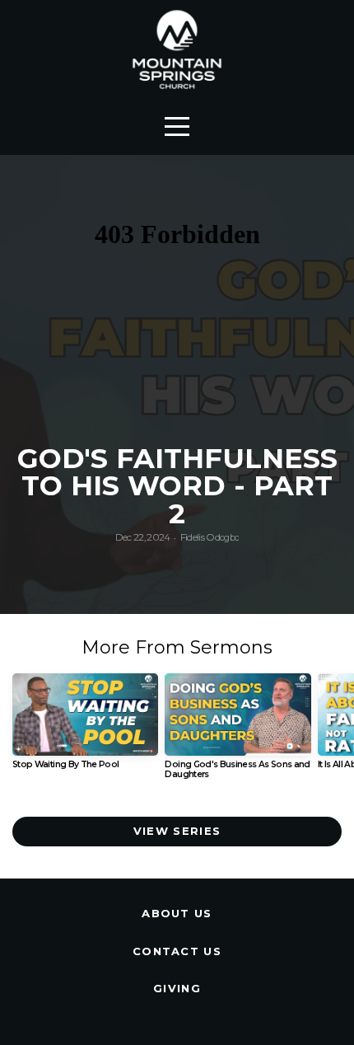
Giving (177, 988)
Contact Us (177, 951)
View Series (177, 830)
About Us (177, 913)
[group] (85, 727)
